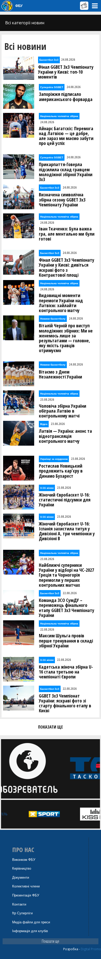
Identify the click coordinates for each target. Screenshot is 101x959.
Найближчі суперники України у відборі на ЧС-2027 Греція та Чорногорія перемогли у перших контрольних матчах (66, 575)
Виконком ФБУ (23, 860)
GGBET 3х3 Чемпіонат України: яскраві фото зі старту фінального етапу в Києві (65, 703)
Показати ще (50, 941)
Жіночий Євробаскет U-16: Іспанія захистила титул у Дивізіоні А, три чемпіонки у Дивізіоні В (67, 531)
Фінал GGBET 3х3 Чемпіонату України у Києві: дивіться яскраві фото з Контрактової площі (66, 267)
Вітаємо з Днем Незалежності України (60, 374)
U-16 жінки (47, 487)
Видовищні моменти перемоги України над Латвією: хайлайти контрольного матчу (61, 303)
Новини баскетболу (53, 318)
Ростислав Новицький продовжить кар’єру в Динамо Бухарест (61, 470)
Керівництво (21, 868)
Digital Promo (91, 949)
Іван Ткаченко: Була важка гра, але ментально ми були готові (67, 233)
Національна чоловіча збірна (59, 116)
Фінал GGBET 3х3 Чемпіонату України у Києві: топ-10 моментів (65, 72)
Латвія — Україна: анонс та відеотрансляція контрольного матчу (65, 436)
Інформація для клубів (30, 931)
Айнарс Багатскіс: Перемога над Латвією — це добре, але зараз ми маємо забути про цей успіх (66, 136)
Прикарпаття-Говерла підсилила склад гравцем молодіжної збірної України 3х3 (65, 172)
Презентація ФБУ (25, 895)
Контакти (19, 904)
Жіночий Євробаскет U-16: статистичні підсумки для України (64, 499)
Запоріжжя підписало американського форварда (65, 97)
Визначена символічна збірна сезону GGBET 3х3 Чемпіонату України (62, 199)
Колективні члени (26, 886)
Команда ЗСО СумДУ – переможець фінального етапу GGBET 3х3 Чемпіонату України (66, 608)
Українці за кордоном (54, 459)
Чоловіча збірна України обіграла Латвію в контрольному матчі (62, 411)
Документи (20, 877)
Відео (43, 424)
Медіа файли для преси (31, 922)
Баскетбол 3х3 (49, 59)
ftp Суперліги (22, 913)
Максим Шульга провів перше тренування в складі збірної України (66, 640)
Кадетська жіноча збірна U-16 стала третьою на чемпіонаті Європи (66, 671)
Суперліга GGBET (51, 87)
